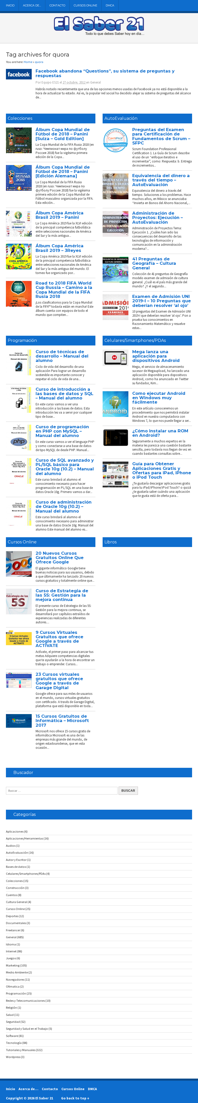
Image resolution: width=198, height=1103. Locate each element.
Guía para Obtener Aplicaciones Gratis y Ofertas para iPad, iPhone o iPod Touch (161, 470)
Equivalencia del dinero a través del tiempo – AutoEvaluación (161, 180)
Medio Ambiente (17, 972)
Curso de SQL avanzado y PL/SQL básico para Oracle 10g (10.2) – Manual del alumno (65, 467)
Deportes (12, 916)
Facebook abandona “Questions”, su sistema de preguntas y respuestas (105, 73)
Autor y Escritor (16, 860)
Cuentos (11, 895)
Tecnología (14, 1043)
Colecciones (20, 118)
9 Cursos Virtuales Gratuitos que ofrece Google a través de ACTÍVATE (59, 639)
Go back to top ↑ (75, 1098)
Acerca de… (32, 5)
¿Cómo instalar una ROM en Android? (160, 433)
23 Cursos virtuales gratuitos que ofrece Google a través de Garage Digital (59, 681)
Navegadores (15, 979)
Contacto (57, 5)
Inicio (10, 5)
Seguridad (13, 1022)
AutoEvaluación (120, 118)
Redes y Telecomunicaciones (25, 1000)
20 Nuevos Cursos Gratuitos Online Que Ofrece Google (60, 558)
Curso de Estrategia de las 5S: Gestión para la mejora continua (62, 595)
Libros (110, 542)
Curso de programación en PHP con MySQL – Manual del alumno (62, 431)
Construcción (15, 888)
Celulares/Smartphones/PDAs (135, 340)
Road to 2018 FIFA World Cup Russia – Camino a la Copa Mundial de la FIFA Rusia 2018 (64, 289)
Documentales (16, 923)
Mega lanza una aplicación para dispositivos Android (156, 356)
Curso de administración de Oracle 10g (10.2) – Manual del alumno (64, 506)
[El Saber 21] (99, 34)
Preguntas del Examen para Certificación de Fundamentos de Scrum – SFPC (161, 136)
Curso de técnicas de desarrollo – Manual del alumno (62, 356)
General (95, 82)
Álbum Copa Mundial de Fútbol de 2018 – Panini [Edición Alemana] (63, 172)
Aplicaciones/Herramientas (24, 838)
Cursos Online (85, 5)
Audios (10, 845)
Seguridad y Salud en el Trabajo (27, 1029)
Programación (22, 340)
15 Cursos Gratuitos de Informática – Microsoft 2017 (62, 721)
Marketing (13, 965)
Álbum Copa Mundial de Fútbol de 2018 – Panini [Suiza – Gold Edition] (63, 134)
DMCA (110, 5)
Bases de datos (16, 867)
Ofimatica (13, 986)
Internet (11, 951)
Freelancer (13, 930)
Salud (10, 1015)
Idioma (11, 944)
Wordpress (13, 1057)
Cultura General (16, 902)
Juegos (11, 958)
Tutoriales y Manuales (20, 1050)
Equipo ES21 (50, 82)
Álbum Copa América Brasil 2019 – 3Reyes (60, 248)
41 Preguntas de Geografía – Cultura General (154, 263)
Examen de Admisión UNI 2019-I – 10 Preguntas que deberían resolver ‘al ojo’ (161, 301)
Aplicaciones (14, 831)
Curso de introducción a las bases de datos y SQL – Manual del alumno (64, 394)
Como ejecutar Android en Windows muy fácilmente (158, 398)
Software (12, 1036)
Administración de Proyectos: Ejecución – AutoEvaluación (157, 218)
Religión (11, 1007)
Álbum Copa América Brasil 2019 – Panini (60, 215)
